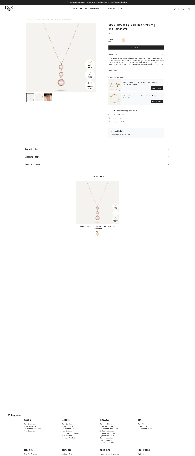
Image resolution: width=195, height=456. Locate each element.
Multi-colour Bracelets (32, 429)
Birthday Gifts (67, 454)
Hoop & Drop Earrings (70, 433)
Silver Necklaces (106, 426)
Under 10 (141, 454)
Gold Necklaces (106, 424)
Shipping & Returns (32, 156)
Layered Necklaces (107, 436)
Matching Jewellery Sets (109, 454)
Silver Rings (142, 426)
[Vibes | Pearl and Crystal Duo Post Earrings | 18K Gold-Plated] (114, 85)
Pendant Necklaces (107, 433)
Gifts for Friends (30, 454)
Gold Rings (142, 424)
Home (28, 19)
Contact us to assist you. (120, 135)
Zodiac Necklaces (107, 431)
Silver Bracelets (30, 426)
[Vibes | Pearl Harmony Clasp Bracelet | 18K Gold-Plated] (114, 98)
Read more (112, 70)
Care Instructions (31, 149)
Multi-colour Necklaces (109, 429)
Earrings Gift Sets (69, 438)
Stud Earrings (67, 431)
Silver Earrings (67, 426)
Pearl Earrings (67, 436)
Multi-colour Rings (145, 429)
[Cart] (188, 9)
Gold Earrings (67, 424)
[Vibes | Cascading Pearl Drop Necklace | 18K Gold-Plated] (97, 202)
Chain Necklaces (106, 438)
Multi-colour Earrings (70, 429)
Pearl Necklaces (106, 440)
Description (113, 54)
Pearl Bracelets (29, 431)
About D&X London (32, 164)
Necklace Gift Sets (107, 443)
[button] (75, 9)
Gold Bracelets (29, 424)
